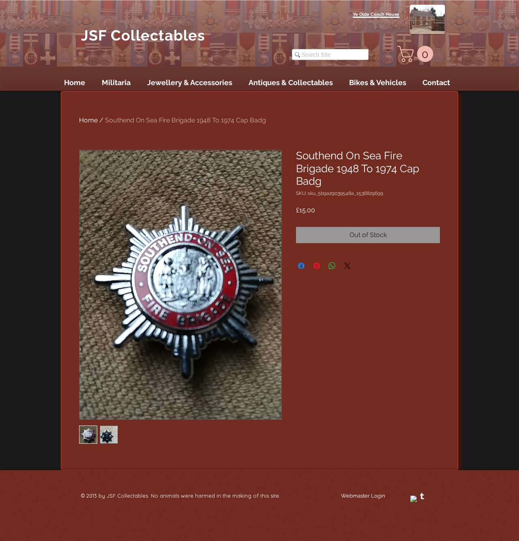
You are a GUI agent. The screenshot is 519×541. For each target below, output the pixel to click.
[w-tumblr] (422, 496)
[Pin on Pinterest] (317, 266)
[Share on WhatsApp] (332, 266)
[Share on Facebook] (301, 266)
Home (88, 120)
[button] (417, 54)
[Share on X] (347, 266)
